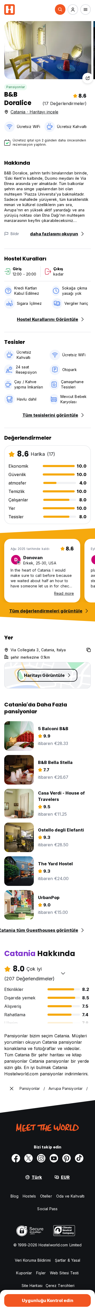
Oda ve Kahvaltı (70, 1196)
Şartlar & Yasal (67, 1260)
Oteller (46, 1196)
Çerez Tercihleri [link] (60, 1285)
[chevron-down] (63, 973)
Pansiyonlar (15, 87)
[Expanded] (11, 1088)
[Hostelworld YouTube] (54, 1158)
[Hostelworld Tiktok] (79, 1158)
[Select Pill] (60, 9)
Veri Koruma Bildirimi (33, 1260)
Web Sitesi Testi (64, 1273)
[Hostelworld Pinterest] (66, 1158)
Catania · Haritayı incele (34, 112)
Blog (14, 1196)
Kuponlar (24, 1273)
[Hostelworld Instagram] (41, 1158)
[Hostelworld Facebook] (16, 1158)
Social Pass (47, 1208)
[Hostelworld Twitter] (28, 1158)
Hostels (29, 1196)
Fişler (41, 1273)
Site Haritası (32, 1285)
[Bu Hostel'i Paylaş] (87, 78)
